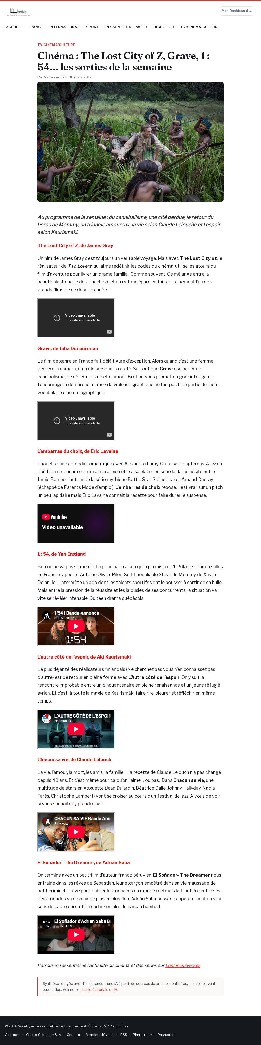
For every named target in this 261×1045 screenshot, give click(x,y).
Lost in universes (182, 965)
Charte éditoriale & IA (43, 1035)
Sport (92, 27)
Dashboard (167, 1035)
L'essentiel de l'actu (126, 27)
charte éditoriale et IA (98, 989)
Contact (73, 1035)
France (35, 27)
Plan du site (142, 1035)
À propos (12, 1035)
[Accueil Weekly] (18, 11)
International (64, 27)
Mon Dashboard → (236, 11)
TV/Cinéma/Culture (200, 27)
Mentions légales (100, 1035)
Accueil (14, 27)
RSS (123, 1035)
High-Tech (164, 27)
